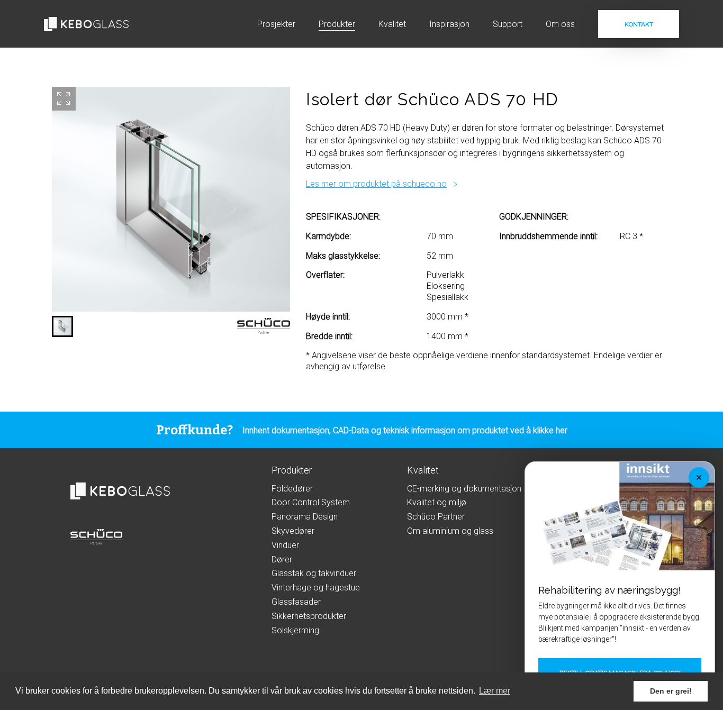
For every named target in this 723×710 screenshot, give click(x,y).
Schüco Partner (436, 517)
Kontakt (639, 24)
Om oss (560, 24)
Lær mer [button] (494, 690)
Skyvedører (293, 531)
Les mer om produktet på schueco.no (376, 184)
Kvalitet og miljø (436, 502)
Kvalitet (392, 24)
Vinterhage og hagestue (316, 587)
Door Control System (311, 502)
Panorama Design (305, 517)
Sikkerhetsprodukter (309, 616)
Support (507, 24)
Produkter (337, 24)
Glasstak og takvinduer (314, 573)
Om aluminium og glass (450, 531)
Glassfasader (296, 602)
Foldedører (292, 489)
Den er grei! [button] (671, 691)
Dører (282, 559)
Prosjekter (276, 24)
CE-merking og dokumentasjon (464, 489)
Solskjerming (295, 630)
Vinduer (285, 545)
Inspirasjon (449, 24)
